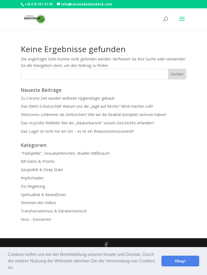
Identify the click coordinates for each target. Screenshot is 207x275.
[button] (15, 268)
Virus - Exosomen (36, 219)
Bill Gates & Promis (38, 161)
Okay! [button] (180, 261)
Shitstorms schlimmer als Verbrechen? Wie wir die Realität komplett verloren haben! (93, 114)
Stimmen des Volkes (38, 202)
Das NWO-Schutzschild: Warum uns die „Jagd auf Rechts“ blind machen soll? (87, 106)
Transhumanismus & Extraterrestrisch (54, 211)
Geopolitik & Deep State (42, 169)
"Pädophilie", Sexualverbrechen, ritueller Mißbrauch (65, 153)
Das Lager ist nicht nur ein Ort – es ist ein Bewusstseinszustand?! (77, 131)
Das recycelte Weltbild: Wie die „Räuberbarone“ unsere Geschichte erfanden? (87, 122)
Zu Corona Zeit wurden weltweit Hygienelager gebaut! (68, 98)
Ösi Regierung (33, 186)
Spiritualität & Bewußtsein (43, 194)
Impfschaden (32, 177)
